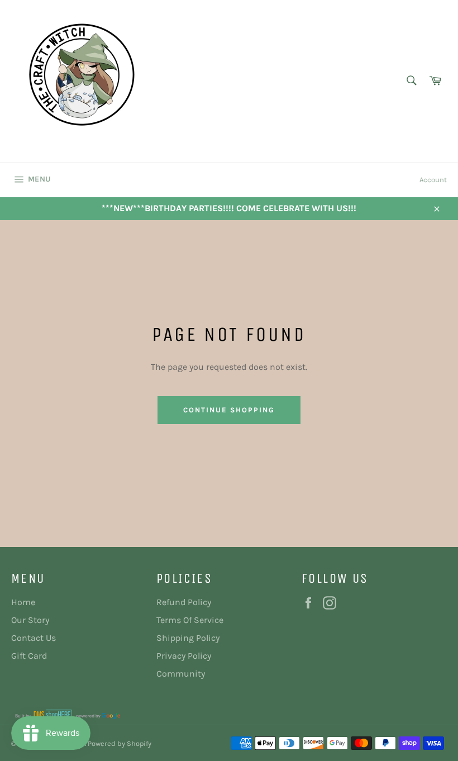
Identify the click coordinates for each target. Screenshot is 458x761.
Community (180, 673)
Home (23, 602)
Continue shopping (228, 410)
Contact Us (33, 637)
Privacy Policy (183, 655)
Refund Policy (183, 602)
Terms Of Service (189, 620)
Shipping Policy (188, 637)
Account (433, 179)
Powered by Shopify (119, 743)
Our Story (30, 620)
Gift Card (29, 655)
